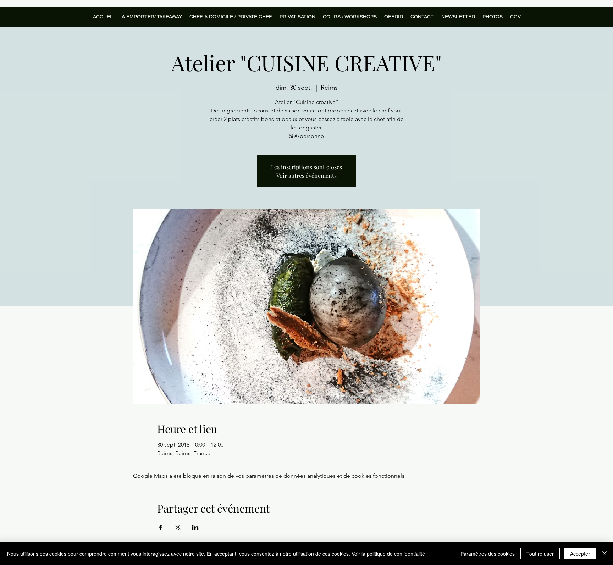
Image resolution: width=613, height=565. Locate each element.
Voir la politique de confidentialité (388, 553)
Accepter (580, 553)
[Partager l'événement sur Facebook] (160, 527)
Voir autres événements (306, 175)
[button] (349, 17)
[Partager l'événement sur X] (178, 527)
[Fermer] (604, 553)
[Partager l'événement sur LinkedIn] (195, 527)
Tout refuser (540, 553)
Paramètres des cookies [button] (487, 553)
